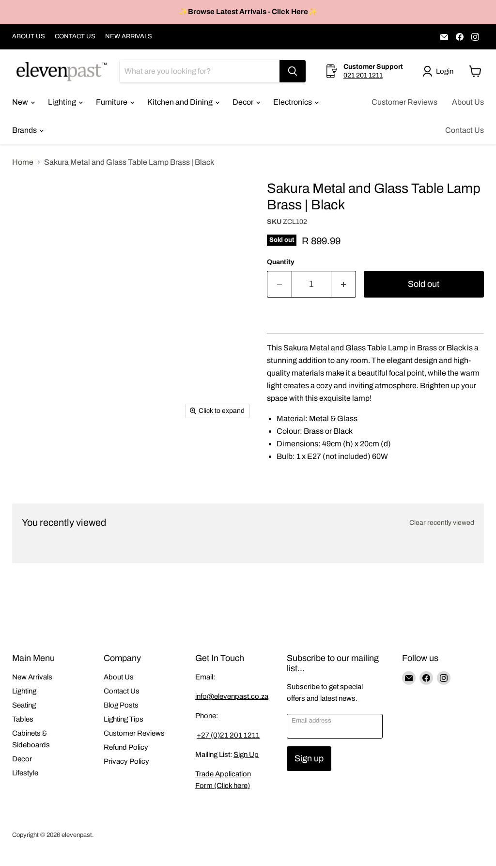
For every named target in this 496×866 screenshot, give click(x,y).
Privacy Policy (126, 761)
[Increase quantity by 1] (343, 284)
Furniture (112, 102)
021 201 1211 (363, 75)
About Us (468, 102)
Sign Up (246, 754)
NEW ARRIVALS (128, 36)
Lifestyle (25, 773)
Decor (243, 102)
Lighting (63, 102)
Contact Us (464, 130)
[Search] (292, 71)
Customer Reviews (404, 102)
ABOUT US (28, 36)
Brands (25, 130)
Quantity (280, 262)
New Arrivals (32, 677)
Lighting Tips (123, 719)
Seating (24, 705)
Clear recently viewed (441, 522)
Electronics (293, 102)
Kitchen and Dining (180, 102)
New (21, 102)
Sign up (309, 758)
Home (22, 162)
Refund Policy (126, 747)
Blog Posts (121, 705)
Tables (22, 719)
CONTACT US (75, 36)
